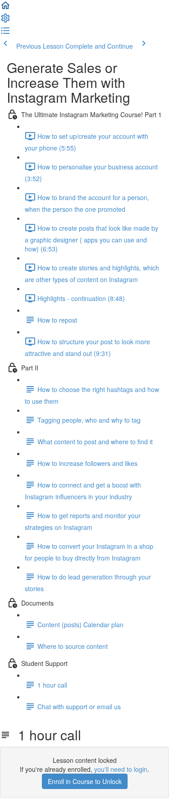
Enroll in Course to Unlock (85, 781)
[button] (5, 8)
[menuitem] (5, 20)
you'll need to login (120, 769)
